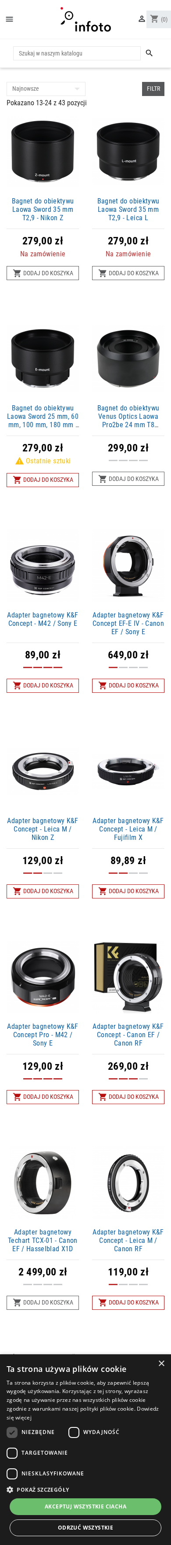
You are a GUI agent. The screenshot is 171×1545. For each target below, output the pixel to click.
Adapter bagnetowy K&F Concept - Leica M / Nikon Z (42, 829)
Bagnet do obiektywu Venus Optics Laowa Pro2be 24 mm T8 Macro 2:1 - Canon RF (128, 421)
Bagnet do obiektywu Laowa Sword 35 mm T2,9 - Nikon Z (43, 209)
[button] (85, 1489)
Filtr (153, 88)
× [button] (161, 1363)
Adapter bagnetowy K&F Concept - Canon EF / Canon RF (128, 1034)
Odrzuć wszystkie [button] (85, 1527)
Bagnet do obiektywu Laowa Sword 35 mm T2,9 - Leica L (128, 209)
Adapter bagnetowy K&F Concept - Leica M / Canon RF (128, 1240)
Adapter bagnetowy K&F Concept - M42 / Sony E (42, 619)
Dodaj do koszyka (43, 273)
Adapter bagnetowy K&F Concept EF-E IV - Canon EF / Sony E (128, 623)
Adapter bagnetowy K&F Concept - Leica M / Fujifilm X (128, 829)
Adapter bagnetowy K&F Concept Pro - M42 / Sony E (42, 1034)
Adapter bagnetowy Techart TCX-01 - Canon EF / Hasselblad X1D (43, 1240)
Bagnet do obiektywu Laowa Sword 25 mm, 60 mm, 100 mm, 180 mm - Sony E (42, 421)
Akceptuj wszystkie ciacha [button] (85, 1506)
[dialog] (85, 1449)
